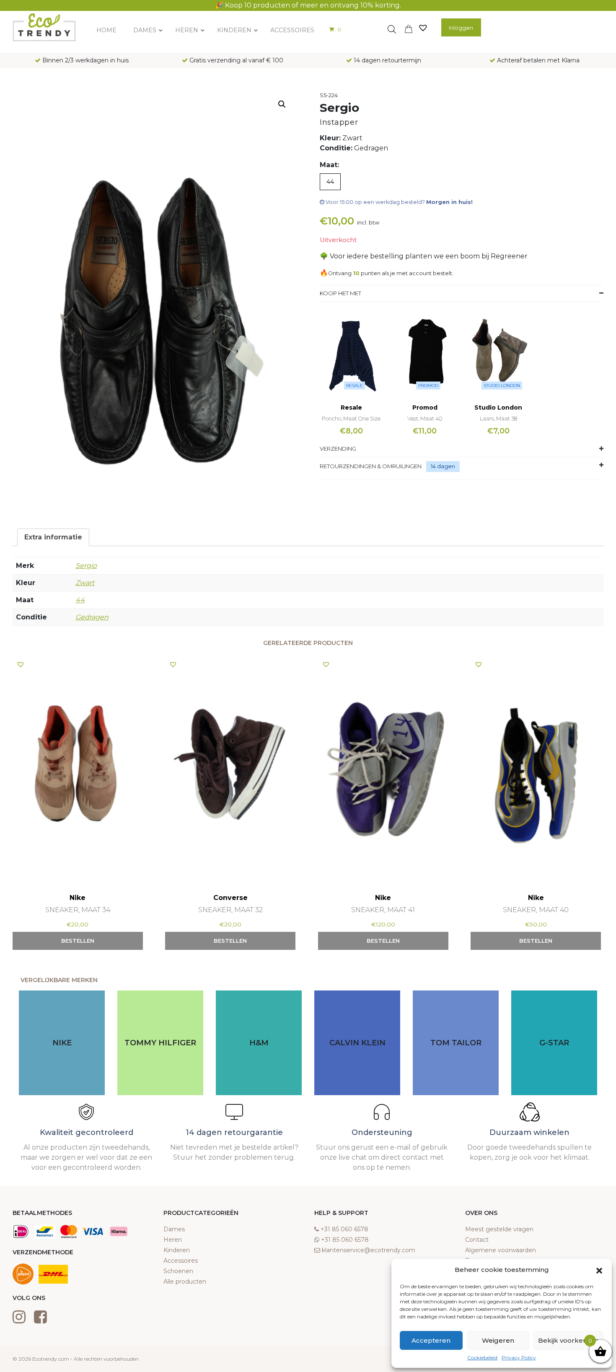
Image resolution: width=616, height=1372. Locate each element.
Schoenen (178, 1271)
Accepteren (431, 1340)
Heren (172, 1239)
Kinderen (176, 1250)
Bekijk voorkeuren (568, 1340)
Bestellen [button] (77, 940)
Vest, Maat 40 (424, 418)
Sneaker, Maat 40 (536, 910)
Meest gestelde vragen (499, 1229)
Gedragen (92, 617)
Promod (428, 385)
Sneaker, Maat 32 (230, 910)
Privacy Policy (519, 1357)
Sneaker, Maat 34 (77, 910)
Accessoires (180, 1260)
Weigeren (498, 1340)
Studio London (502, 385)
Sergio (86, 566)
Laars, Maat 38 (498, 418)
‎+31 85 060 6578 (344, 1229)
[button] (599, 1270)
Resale (354, 385)
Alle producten (184, 1281)
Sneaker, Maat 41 (383, 910)
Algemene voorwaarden (500, 1250)
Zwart (84, 583)
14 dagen (443, 466)
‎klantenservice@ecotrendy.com (368, 1250)
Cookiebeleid (482, 1357)
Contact (477, 1239)
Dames (174, 1229)
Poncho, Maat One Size (351, 418)
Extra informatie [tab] (53, 537)
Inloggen (461, 27)
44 (80, 600)
